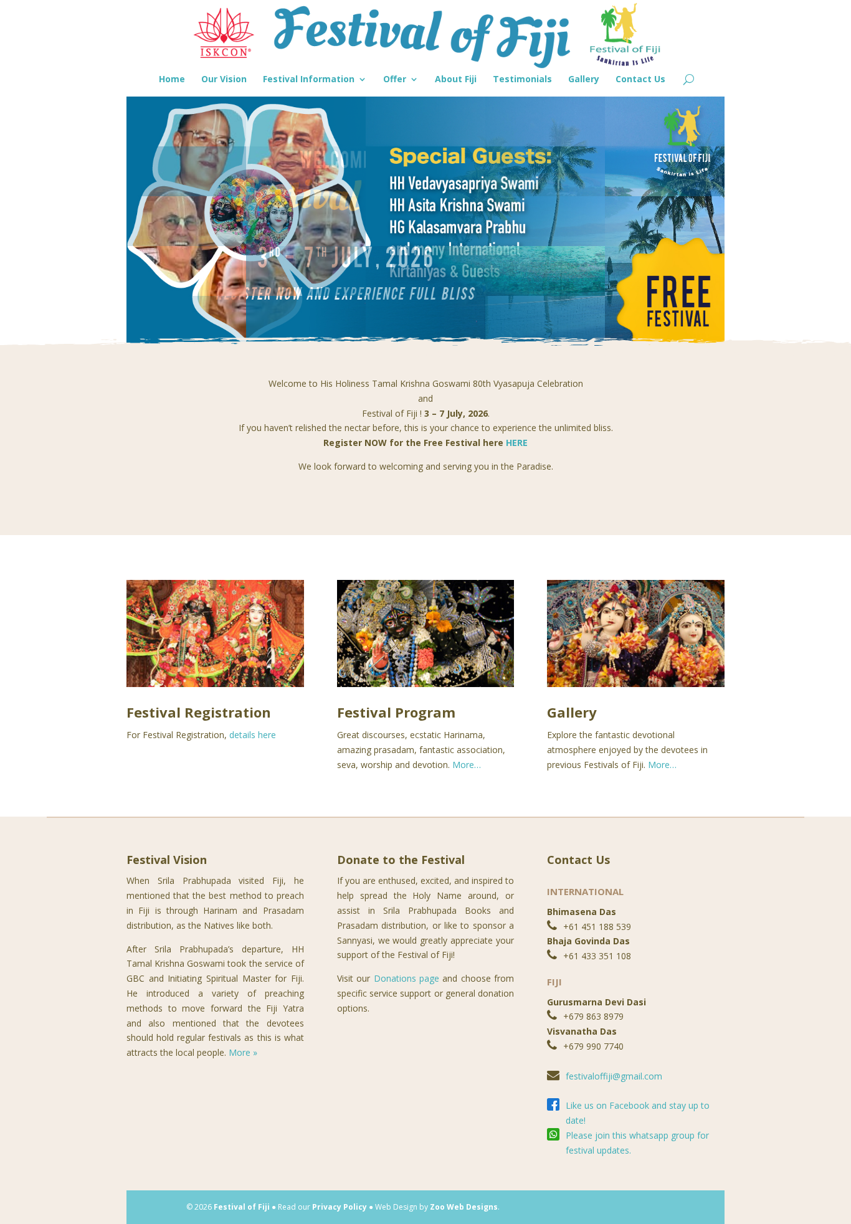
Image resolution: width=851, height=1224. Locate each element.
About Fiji (456, 80)
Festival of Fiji (242, 1207)
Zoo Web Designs (464, 1207)
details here (252, 735)
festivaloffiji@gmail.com (614, 1076)
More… (466, 765)
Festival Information (308, 80)
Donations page (406, 978)
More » (243, 1052)
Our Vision (224, 80)
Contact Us (640, 80)
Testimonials (522, 80)
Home (172, 80)
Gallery (583, 80)
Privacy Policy (339, 1207)
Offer (394, 80)
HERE (517, 442)
